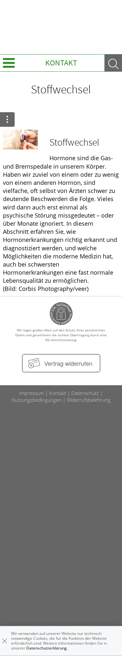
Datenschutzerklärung (46, 648)
